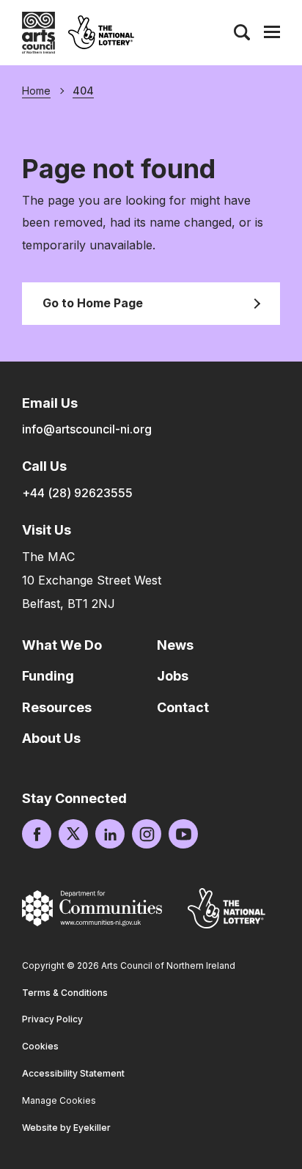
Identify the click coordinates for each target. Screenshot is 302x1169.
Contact (183, 707)
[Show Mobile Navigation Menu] (272, 32)
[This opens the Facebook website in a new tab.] (36, 834)
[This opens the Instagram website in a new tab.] (146, 834)
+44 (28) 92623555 (77, 492)
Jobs (172, 676)
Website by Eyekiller (66, 1127)
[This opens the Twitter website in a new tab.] (73, 834)
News (175, 645)
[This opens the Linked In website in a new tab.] (110, 834)
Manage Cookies (59, 1100)
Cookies (40, 1046)
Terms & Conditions (65, 992)
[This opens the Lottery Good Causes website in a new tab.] (226, 908)
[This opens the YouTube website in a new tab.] (183, 834)
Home (36, 91)
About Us (51, 738)
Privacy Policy (52, 1019)
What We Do (62, 645)
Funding (48, 676)
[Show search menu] (242, 32)
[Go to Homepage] (38, 33)
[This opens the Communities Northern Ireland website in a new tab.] (92, 908)
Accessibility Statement (73, 1073)
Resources (57, 707)
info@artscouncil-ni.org (87, 429)
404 (83, 91)
